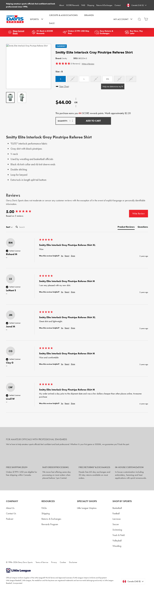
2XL (107, 79)
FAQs (44, 508)
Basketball (117, 508)
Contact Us (11, 513)
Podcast (9, 518)
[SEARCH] (139, 20)
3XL (119, 79)
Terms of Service (42, 562)
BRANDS (89, 15)
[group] (22, 211)
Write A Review (88, 63)
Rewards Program (50, 524)
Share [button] (73, 256)
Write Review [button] (138, 213)
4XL (130, 79)
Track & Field (118, 535)
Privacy (54, 562)
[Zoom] (28, 66)
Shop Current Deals (18, 32)
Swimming (117, 529)
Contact (118, 5)
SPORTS (34, 19)
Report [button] (67, 256)
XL (96, 79)
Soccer (115, 524)
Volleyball (117, 540)
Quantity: (63, 121)
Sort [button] (8, 227)
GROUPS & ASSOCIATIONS (63, 15)
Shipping (90, 5)
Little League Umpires (87, 508)
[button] (67, 64)
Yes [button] (62, 256)
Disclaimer (73, 562)
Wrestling (116, 546)
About (61, 5)
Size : (59, 71)
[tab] (126, 227)
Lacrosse (116, 518)
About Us (10, 508)
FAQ (83, 5)
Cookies (63, 562)
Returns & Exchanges (104, 5)
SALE (52, 23)
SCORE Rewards (72, 5)
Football (116, 513)
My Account (121, 19)
